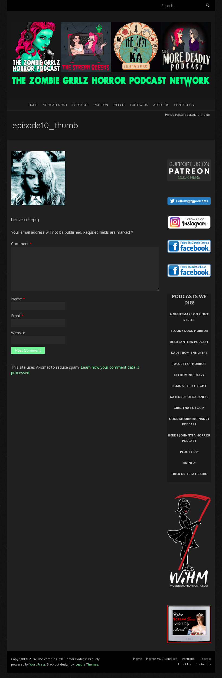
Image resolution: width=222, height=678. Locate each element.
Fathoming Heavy (189, 375)
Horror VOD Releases (161, 659)
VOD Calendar (55, 105)
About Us (161, 105)
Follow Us (139, 105)
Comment (21, 243)
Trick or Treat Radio (189, 474)
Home (33, 105)
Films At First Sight (189, 386)
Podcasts (80, 105)
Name (18, 298)
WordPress (37, 664)
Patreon (101, 105)
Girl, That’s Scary (189, 408)
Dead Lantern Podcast (189, 342)
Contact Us (184, 105)
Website (18, 332)
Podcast (179, 115)
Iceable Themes (86, 664)
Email (17, 315)
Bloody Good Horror (189, 331)
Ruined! (189, 463)
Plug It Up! (189, 452)
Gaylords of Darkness (189, 397)
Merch (119, 105)
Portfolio (188, 659)
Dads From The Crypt (189, 353)
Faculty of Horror (189, 364)
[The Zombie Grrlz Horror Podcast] (111, 24)
